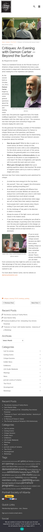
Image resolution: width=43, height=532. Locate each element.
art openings (8, 463)
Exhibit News (8, 362)
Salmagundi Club (18, 486)
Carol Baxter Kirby (10, 318)
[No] (41, 526)
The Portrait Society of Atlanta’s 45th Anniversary (21, 421)
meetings (21, 298)
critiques (6, 298)
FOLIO (16, 298)
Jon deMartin (6, 475)
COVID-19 (27, 466)
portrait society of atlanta (12, 380)
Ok (22, 529)
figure (29, 472)
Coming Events (9, 355)
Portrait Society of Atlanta (11, 483)
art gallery (22, 461)
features (22, 472)
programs (8, 485)
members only (9, 480)
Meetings (7, 373)
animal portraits (6, 461)
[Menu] (39, 6)
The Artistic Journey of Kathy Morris (16, 315)
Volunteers (13, 488)
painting (27, 298)
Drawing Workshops (32, 469)
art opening (37, 461)
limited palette (10, 477)
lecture (20, 475)
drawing (11, 298)
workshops (26, 488)
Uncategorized (8, 387)
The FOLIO (7, 383)
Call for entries (9, 351)
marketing (19, 477)
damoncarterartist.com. (10, 275)
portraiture (27, 482)
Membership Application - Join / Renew (15, 508)
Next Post (35, 303)
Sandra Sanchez (26, 486)
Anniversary (14, 461)
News (5, 376)
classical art (21, 466)
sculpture (34, 486)
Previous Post (9, 303)
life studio (27, 474)
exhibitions (13, 472)
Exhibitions (7, 365)
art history (30, 461)
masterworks (26, 477)
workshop (18, 488)
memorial (19, 480)
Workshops (7, 391)
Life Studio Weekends (11, 369)
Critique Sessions (9, 358)
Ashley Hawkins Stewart (20, 464)
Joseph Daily (14, 475)
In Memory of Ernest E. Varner (14, 419)
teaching (8, 488)
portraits (36, 480)
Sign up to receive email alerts (12, 513)
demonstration (10, 469)
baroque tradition (30, 464)
